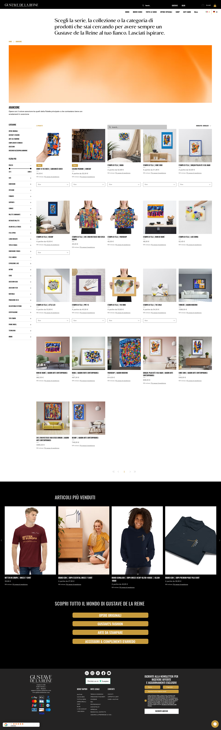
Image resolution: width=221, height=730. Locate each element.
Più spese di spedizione (51, 177)
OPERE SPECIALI (81, 688)
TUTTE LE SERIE (81, 685)
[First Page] (113, 458)
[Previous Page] (118, 458)
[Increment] (67, 187)
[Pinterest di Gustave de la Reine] (98, 659)
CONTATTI (110, 680)
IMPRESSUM (93, 695)
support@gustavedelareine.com (41, 676)
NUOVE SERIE (80, 683)
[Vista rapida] (53, 145)
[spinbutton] (53, 187)
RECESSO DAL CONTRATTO (98, 698)
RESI (91, 688)
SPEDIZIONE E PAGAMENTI (97, 683)
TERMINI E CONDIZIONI (96, 680)
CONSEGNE (93, 685)
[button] (215, 5)
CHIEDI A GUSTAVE (113, 685)
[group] (110, 536)
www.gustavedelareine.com (41, 678)
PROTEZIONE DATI (95, 690)
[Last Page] (134, 458)
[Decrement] (38, 187)
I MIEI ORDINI (80, 697)
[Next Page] (130, 458)
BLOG (78, 692)
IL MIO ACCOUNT (82, 695)
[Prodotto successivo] (219, 526)
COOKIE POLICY (94, 693)
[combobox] (53, 182)
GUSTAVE (79, 680)
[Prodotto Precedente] (1, 526)
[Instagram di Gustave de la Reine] (92, 659)
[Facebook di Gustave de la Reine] (103, 659)
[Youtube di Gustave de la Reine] (109, 659)
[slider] (9, 168)
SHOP (78, 690)
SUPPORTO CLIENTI (113, 683)
